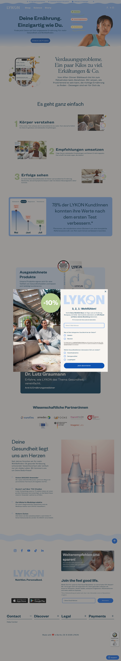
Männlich (70, 339)
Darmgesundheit (72, 356)
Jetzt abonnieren (84, 365)
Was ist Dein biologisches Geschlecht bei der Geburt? (80, 332)
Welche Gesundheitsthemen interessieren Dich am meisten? (82, 350)
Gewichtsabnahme (72, 353)
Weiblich (69, 335)
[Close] (105, 291)
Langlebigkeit (71, 359)
